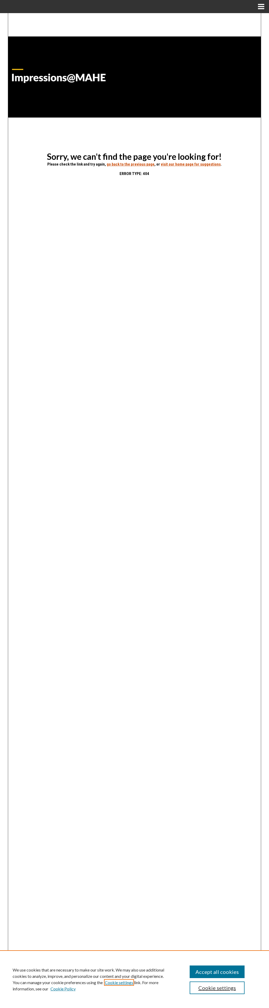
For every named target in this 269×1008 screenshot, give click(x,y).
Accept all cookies (217, 972)
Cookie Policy (63, 988)
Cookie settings (119, 982)
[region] (134, 979)
